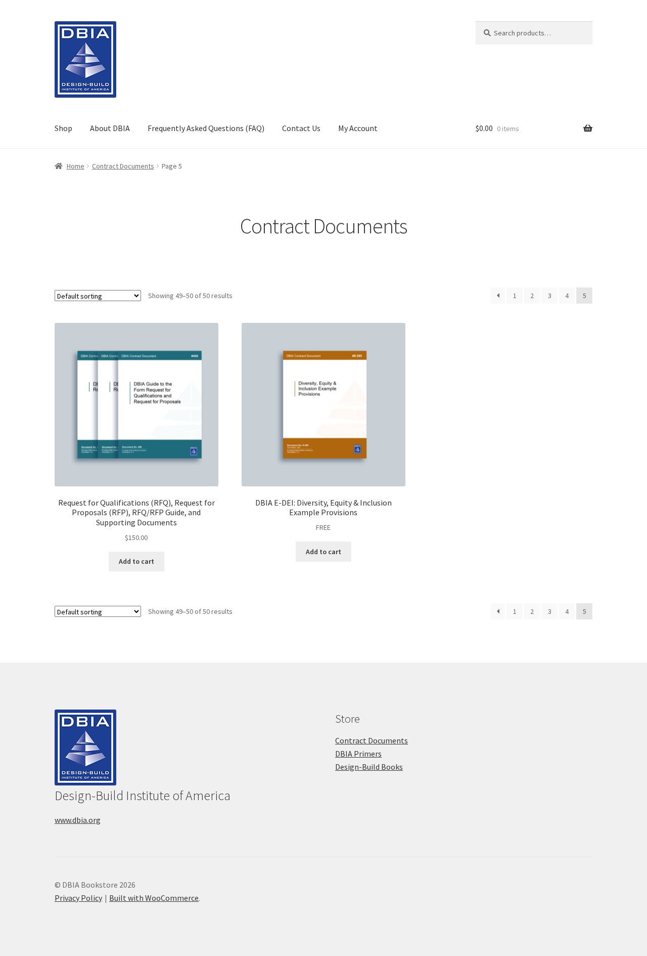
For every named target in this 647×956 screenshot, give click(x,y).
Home (75, 166)
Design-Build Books (369, 767)
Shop (63, 128)
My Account (358, 128)
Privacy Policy (78, 898)
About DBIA (110, 128)
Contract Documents (123, 166)
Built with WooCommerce (154, 898)
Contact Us (301, 128)
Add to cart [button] (136, 561)
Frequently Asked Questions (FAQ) (206, 128)
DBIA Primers (358, 754)
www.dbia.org (78, 820)
